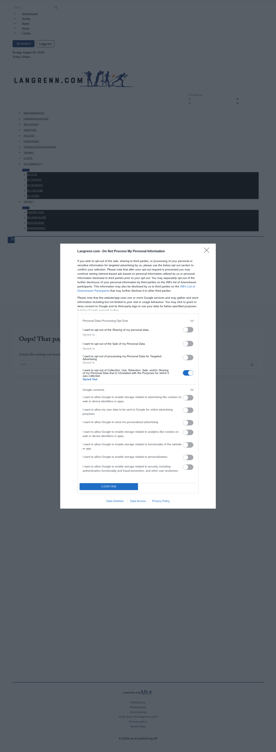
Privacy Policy (161, 501)
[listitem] (138, 321)
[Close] (208, 251)
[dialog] (138, 376)
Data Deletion (115, 501)
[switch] (188, 329)
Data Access (138, 501)
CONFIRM (108, 486)
